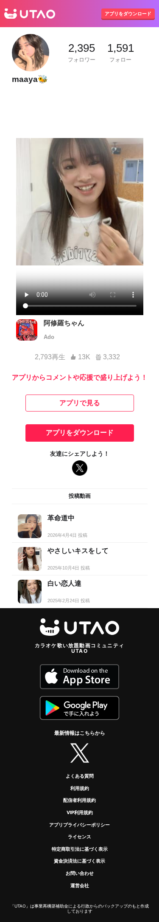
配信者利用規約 (79, 800)
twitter (80, 753)
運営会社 (79, 885)
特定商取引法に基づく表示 (80, 849)
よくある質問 (80, 776)
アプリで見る (79, 402)
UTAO (29, 13)
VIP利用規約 (80, 812)
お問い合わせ (80, 873)
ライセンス (79, 837)
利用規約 (79, 788)
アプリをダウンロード (128, 13)
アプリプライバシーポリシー (79, 825)
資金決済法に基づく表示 (79, 861)
